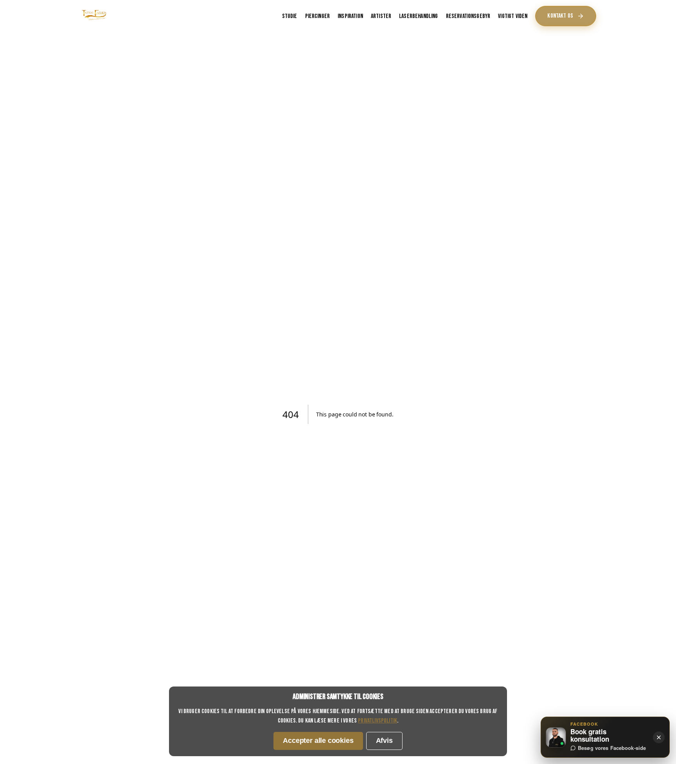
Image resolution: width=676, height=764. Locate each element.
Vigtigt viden (512, 16)
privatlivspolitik (377, 720)
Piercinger (317, 16)
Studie (289, 16)
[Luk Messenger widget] (659, 737)
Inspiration (350, 16)
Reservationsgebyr (468, 16)
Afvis (384, 740)
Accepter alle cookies (318, 740)
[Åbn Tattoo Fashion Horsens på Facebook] (556, 737)
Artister (381, 16)
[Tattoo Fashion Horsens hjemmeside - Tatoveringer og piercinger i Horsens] (94, 19)
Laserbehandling (418, 16)
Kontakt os (560, 16)
